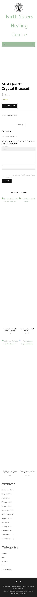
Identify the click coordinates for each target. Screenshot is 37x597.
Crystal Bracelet (13, 115)
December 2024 (7, 490)
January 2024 (6, 506)
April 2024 (5, 498)
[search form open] (32, 44)
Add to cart (9, 106)
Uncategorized (7, 570)
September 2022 (8, 539)
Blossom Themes (27, 591)
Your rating (5, 146)
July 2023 (5, 522)
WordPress (22, 594)
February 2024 (7, 502)
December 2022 (7, 531)
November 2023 (7, 510)
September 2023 (8, 514)
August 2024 (6, 494)
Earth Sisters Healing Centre (19, 26)
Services (5, 561)
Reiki (3, 557)
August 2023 (6, 518)
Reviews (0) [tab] (19, 125)
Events (4, 553)
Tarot (4, 565)
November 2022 (7, 535)
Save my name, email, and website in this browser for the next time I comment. (19, 176)
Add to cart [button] (9, 263)
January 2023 (6, 527)
